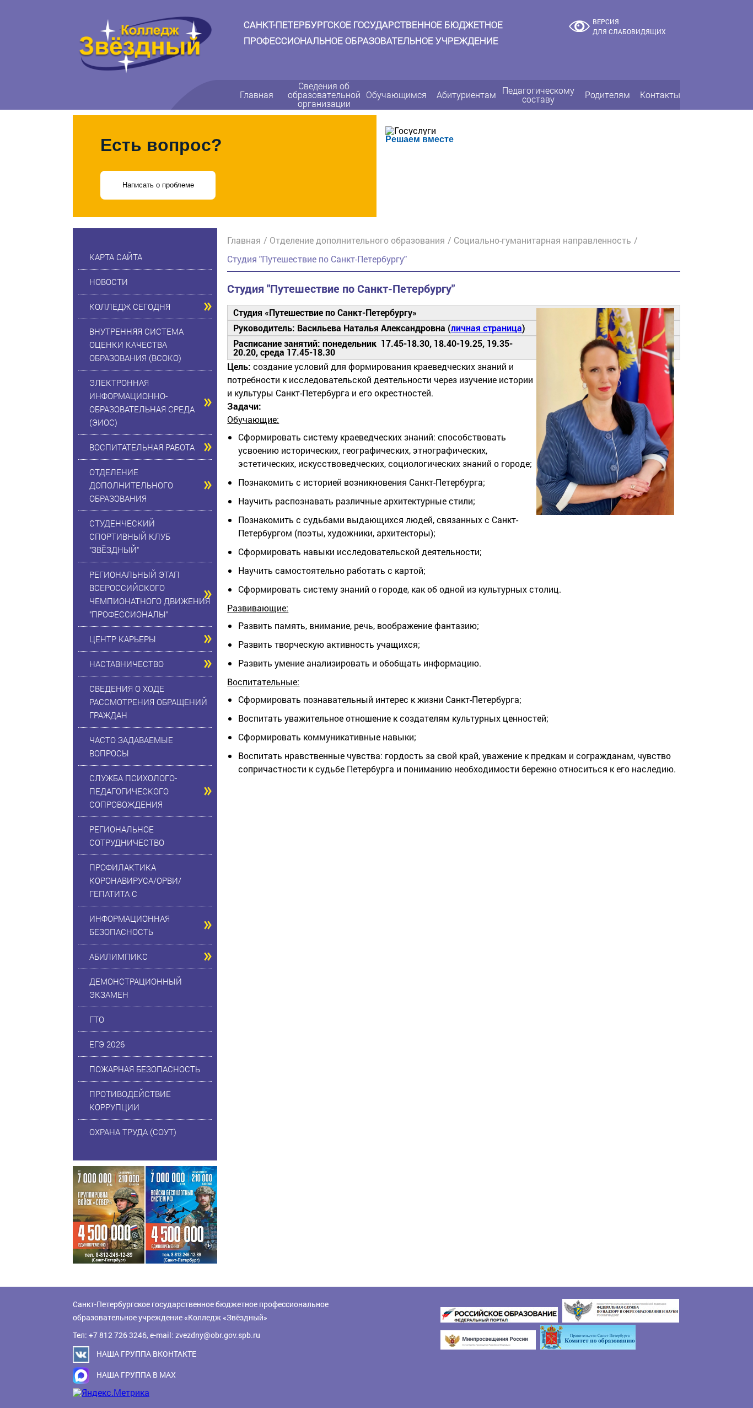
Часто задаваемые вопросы (131, 746)
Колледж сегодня (129, 306)
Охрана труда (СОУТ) (132, 1131)
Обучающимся (396, 94)
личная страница (486, 328)
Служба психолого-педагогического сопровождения (133, 791)
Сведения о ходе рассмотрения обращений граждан (148, 702)
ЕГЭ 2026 (107, 1044)
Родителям (607, 94)
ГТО (96, 1019)
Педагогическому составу (538, 95)
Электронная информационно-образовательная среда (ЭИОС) (142, 402)
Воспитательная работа (142, 447)
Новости (108, 281)
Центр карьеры (122, 638)
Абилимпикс (118, 956)
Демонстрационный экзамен (135, 988)
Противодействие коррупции (130, 1100)
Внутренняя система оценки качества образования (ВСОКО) (136, 344)
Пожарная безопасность (144, 1068)
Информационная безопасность (129, 925)
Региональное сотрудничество (126, 836)
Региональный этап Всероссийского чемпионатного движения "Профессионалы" (149, 594)
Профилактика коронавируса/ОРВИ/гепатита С (135, 880)
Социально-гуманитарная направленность (542, 240)
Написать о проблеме (158, 185)
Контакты (660, 94)
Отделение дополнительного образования (131, 485)
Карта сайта (115, 256)
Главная (256, 94)
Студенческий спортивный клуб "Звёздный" (129, 536)
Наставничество (126, 663)
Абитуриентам (466, 94)
